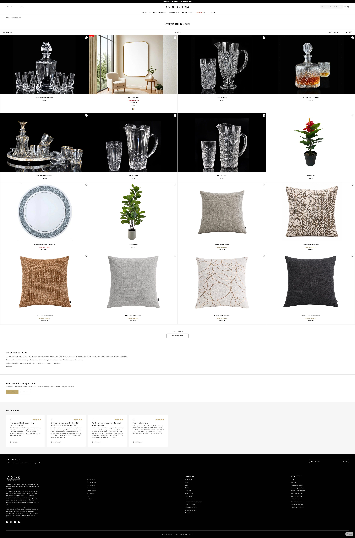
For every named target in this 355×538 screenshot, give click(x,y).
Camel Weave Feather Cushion (44, 316)
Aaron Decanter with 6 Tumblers (44, 97)
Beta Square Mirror (133, 97)
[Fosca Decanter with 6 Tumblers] (44, 142)
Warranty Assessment (297, 493)
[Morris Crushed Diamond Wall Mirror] (44, 211)
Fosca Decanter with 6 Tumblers (44, 175)
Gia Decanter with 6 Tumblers (311, 97)
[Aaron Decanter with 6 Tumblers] (44, 64)
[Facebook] (7, 522)
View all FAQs (12, 392)
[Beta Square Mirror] (133, 64)
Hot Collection (91, 479)
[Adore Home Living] (177, 7)
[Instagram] (11, 522)
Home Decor (90, 493)
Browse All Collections (297, 504)
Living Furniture (91, 488)
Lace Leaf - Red (311, 175)
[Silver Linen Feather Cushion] (133, 283)
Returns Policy (189, 493)
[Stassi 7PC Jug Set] (222, 64)
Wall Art (89, 499)
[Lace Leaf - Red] (310, 142)
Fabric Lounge (91, 485)
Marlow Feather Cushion (222, 244)
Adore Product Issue (296, 496)
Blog (186, 485)
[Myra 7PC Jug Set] (222, 142)
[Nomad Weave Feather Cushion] (310, 211)
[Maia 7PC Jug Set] (133, 142)
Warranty (293, 482)
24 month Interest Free (297, 507)
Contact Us (25, 392)
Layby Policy (188, 490)
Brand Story (188, 479)
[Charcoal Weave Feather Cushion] (310, 283)
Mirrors (89, 496)
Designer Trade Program (298, 490)
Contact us (188, 488)
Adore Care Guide (190, 504)
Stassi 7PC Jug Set (222, 97)
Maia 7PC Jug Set (133, 175)
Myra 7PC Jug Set (222, 175)
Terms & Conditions (190, 499)
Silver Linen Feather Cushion (133, 316)
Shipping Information (191, 507)
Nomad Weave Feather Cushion (310, 244)
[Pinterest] (15, 522)
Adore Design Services (297, 488)
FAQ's (292, 479)
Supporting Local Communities (193, 502)
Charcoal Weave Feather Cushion (311, 316)
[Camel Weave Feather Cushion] (44, 283)
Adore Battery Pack (296, 499)
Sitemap (187, 513)
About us (187, 482)
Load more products (177, 335)
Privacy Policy (189, 496)
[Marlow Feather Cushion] (222, 211)
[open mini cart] (348, 7)
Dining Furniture (91, 490)
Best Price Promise (296, 502)
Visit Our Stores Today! (177, 1)
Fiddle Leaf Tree (133, 244)
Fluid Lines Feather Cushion (222, 316)
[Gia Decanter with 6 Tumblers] (310, 64)
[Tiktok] (19, 522)
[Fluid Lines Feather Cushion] (222, 283)
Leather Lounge (91, 482)
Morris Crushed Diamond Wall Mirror (44, 244)
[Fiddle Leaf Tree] (133, 211)
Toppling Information (191, 510)
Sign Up (345, 461)
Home (7, 17)
